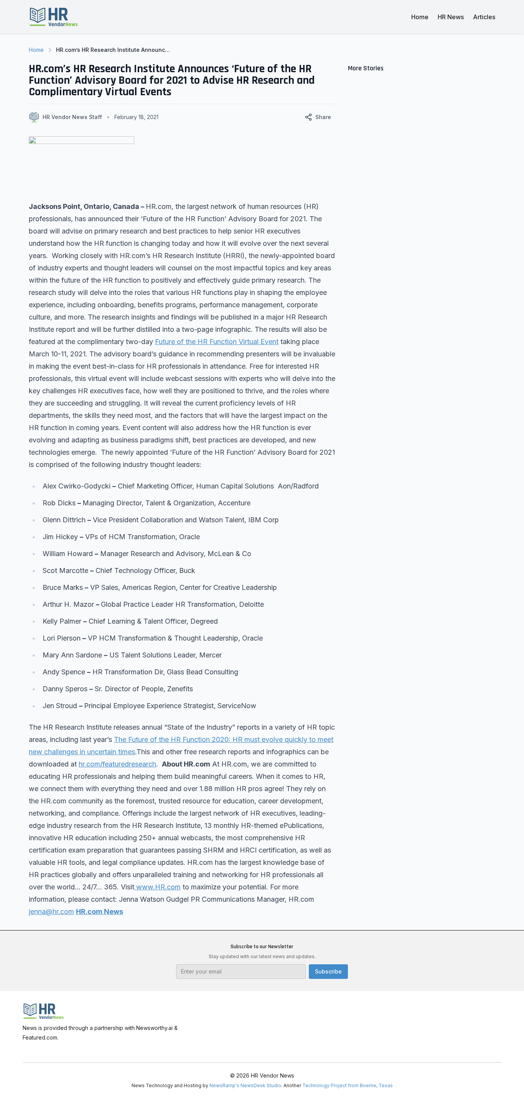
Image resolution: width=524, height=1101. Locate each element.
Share (323, 117)
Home (419, 17)
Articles (484, 17)
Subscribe (328, 971)
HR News (451, 17)
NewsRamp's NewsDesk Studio (245, 1085)
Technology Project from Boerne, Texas (347, 1085)
